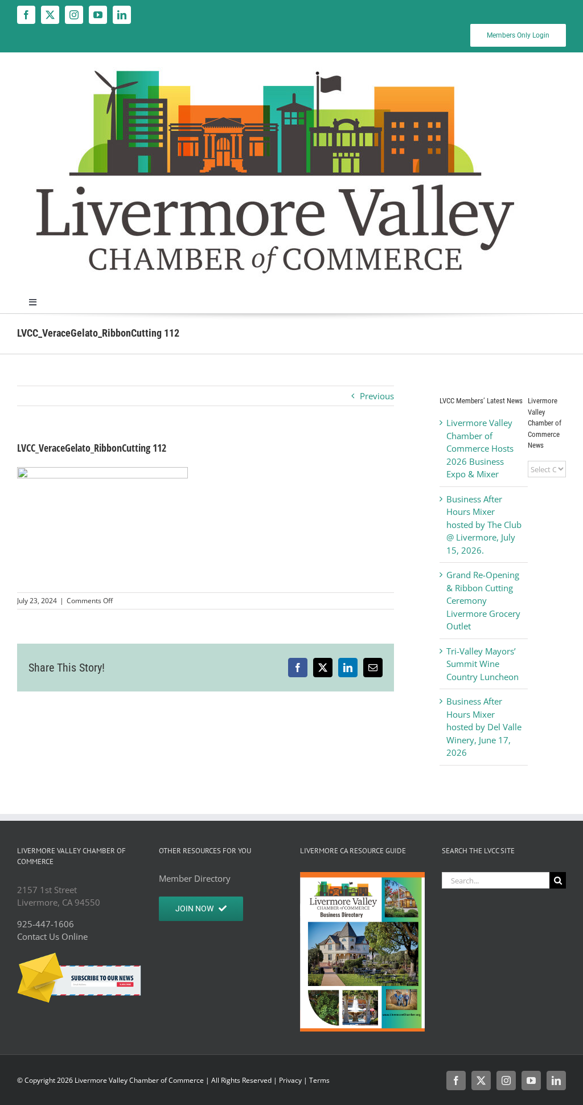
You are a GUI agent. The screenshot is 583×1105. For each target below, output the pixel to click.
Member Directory (195, 878)
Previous (377, 396)
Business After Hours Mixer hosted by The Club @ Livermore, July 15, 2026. (484, 524)
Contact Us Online (52, 936)
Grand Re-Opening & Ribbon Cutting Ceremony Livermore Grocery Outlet (483, 600)
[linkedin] (122, 15)
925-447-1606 (45, 924)
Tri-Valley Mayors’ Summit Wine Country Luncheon (482, 663)
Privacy (290, 1080)
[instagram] (74, 15)
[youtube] (98, 15)
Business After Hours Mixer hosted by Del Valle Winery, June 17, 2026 (484, 726)
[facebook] (26, 15)
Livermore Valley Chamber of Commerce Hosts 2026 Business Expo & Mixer (480, 448)
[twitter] (50, 15)
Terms (319, 1080)
